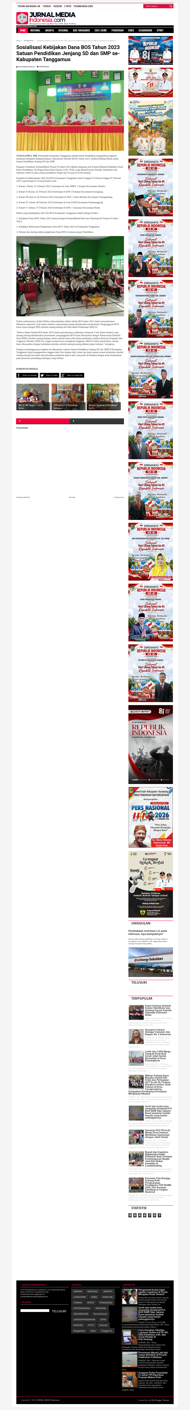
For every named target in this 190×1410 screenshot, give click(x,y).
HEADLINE (107, 1297)
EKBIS (94, 1297)
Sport (160, 30)
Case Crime (101, 30)
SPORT (90, 1302)
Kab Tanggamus (81, 30)
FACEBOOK (57, 6)
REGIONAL (101, 1308)
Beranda (72, 497)
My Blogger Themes (160, 1400)
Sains (93, 1331)
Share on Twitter (52, 375)
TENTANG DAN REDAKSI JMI (29, 6)
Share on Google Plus (75, 375)
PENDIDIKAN (44, 67)
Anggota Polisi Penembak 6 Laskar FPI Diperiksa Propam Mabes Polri (153, 1375)
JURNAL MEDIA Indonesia (47, 1400)
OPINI (103, 1319)
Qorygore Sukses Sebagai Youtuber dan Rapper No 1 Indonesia (158, 1032)
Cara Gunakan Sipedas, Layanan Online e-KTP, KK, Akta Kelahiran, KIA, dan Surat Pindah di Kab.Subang (153, 1335)
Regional (63, 30)
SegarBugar (145, 30)
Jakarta (49, 30)
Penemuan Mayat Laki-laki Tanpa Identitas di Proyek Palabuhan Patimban (153, 1354)
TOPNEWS (47, 6)
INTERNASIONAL (82, 1308)
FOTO (91, 1325)
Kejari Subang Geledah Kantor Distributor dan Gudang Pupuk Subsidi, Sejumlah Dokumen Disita (158, 1010)
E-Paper (67, 6)
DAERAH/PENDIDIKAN (84, 1319)
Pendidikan (117, 30)
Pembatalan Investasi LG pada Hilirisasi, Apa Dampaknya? (147, 932)
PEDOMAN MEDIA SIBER (83, 6)
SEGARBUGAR (81, 1314)
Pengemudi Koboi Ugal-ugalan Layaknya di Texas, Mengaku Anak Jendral (153, 1292)
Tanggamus (106, 1331)
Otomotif (103, 1325)
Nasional (35, 30)
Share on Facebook (30, 375)
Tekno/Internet (100, 1314)
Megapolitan (79, 1331)
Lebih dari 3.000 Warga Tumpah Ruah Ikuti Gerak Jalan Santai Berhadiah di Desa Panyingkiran (158, 1056)
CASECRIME (80, 1297)
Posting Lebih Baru (23, 497)
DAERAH (78, 1291)
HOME (23, 30)
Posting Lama (119, 497)
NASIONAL (92, 1291)
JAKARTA (107, 1291)
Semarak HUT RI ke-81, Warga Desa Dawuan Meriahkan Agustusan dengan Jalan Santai (158, 1133)
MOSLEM (78, 1325)
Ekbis (131, 30)
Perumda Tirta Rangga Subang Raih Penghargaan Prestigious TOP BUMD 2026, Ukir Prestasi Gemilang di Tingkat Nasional (158, 1185)
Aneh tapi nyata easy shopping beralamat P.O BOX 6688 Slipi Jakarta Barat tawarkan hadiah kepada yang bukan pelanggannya (158, 1112)
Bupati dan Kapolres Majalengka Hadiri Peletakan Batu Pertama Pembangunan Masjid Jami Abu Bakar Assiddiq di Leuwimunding (158, 1159)
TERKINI (78, 1302)
